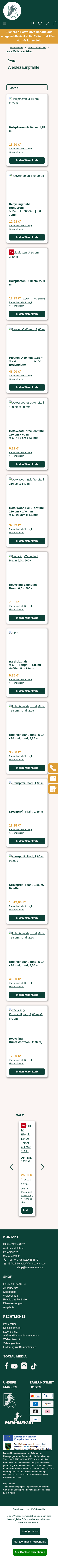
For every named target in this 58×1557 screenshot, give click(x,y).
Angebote (8, 1307)
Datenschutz (10, 1331)
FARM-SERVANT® (14, 1284)
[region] (27, 1168)
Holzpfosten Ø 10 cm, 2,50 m (27, 282)
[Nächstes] (41, 1168)
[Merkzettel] (40, 23)
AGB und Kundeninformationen (21, 1335)
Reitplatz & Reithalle (15, 1299)
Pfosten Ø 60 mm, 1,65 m (26, 357)
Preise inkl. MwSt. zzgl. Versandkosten (20, 150)
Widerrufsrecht (11, 1339)
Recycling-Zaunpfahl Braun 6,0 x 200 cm (23, 586)
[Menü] (4, 23)
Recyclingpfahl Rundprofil (19, 206)
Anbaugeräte (10, 1288)
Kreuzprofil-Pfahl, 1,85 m (26, 811)
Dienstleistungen (13, 1303)
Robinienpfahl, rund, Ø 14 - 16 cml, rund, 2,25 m (26, 736)
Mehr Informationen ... (29, 1522)
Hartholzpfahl (18, 661)
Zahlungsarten (11, 1343)
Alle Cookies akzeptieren (30, 1552)
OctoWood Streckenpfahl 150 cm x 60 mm (26, 432)
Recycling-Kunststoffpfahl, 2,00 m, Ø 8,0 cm (27, 1040)
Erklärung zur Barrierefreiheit (19, 1347)
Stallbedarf (9, 1291)
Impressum (9, 1324)
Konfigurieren (30, 1531)
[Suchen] (32, 23)
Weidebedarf (10, 1295)
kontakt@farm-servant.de (31, 1263)
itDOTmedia (37, 1509)
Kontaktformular (12, 1327)
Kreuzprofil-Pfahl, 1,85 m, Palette (26, 886)
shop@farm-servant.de (30, 1267)
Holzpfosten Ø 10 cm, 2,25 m (27, 129)
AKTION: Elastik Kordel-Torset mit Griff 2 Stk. (26, 1159)
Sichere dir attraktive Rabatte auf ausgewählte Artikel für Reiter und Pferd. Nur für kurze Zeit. (29, 36)
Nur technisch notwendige (30, 1541)
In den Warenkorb (27, 160)
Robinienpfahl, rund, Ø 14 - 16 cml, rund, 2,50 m (26, 963)
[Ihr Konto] (48, 23)
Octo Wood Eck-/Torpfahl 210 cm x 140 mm (26, 509)
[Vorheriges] (10, 1168)
